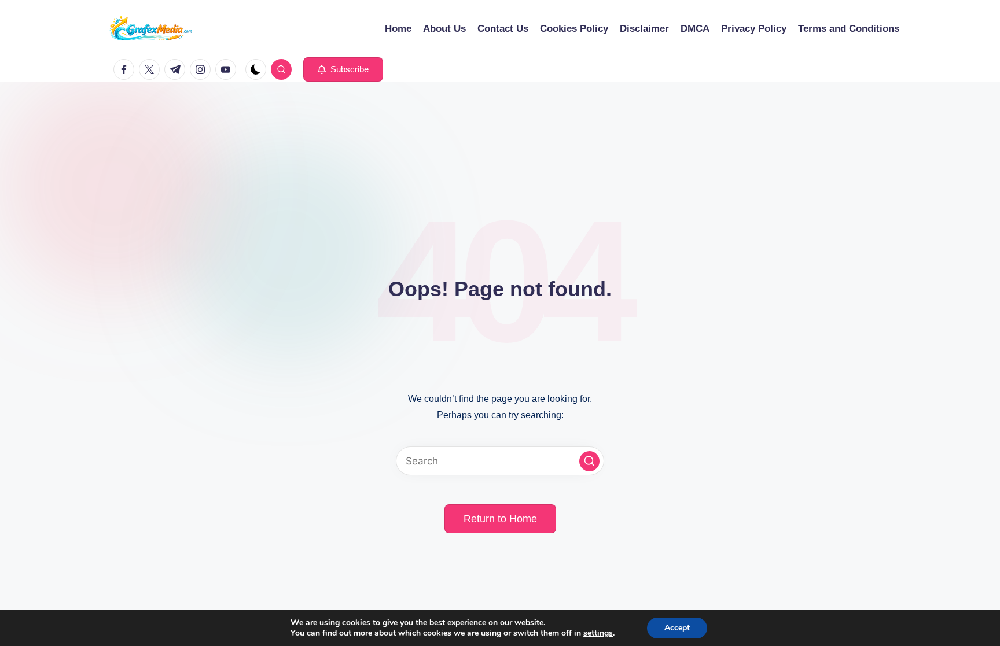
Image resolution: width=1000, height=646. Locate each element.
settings (598, 633)
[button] (343, 69)
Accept (677, 627)
